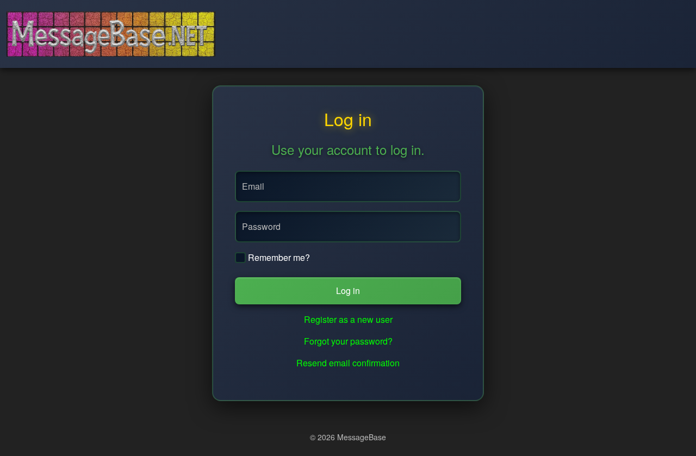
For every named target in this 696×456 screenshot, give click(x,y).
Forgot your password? (348, 341)
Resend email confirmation (348, 363)
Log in (348, 290)
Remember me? (278, 257)
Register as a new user (348, 319)
